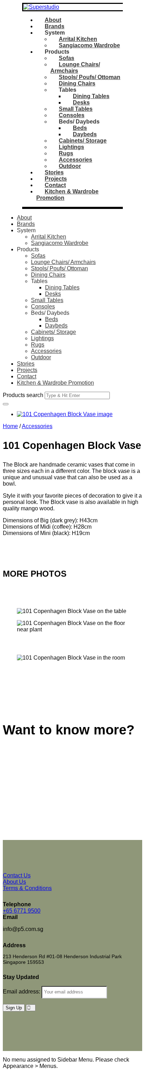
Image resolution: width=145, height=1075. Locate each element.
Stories (54, 172)
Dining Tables (91, 96)
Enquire (13, 545)
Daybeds (85, 134)
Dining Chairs (77, 83)
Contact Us (17, 754)
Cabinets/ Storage (83, 141)
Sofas (66, 58)
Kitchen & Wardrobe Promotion (55, 383)
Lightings (71, 147)
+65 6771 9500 (21, 911)
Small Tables (76, 109)
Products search (23, 395)
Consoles (71, 115)
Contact (55, 185)
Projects (56, 179)
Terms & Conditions (27, 888)
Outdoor (70, 166)
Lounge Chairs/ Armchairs (75, 67)
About (53, 20)
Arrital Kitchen (78, 39)
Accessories (75, 160)
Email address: (22, 992)
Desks (81, 103)
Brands (54, 26)
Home (10, 426)
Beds (80, 128)
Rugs (66, 153)
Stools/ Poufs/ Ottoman (89, 77)
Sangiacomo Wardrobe (89, 45)
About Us (14, 882)
